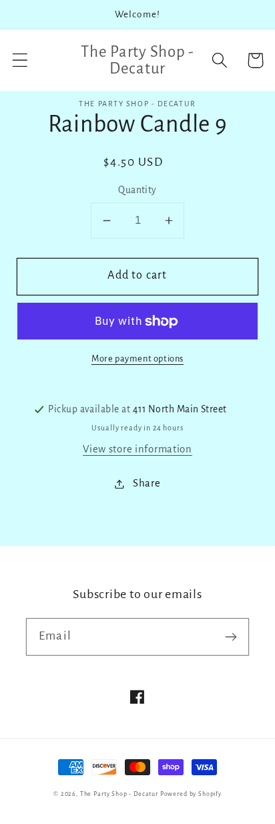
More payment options (137, 359)
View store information (137, 449)
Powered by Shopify (191, 794)
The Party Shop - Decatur (119, 794)
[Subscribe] (230, 636)
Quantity (137, 190)
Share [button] (146, 483)
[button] (20, 60)
